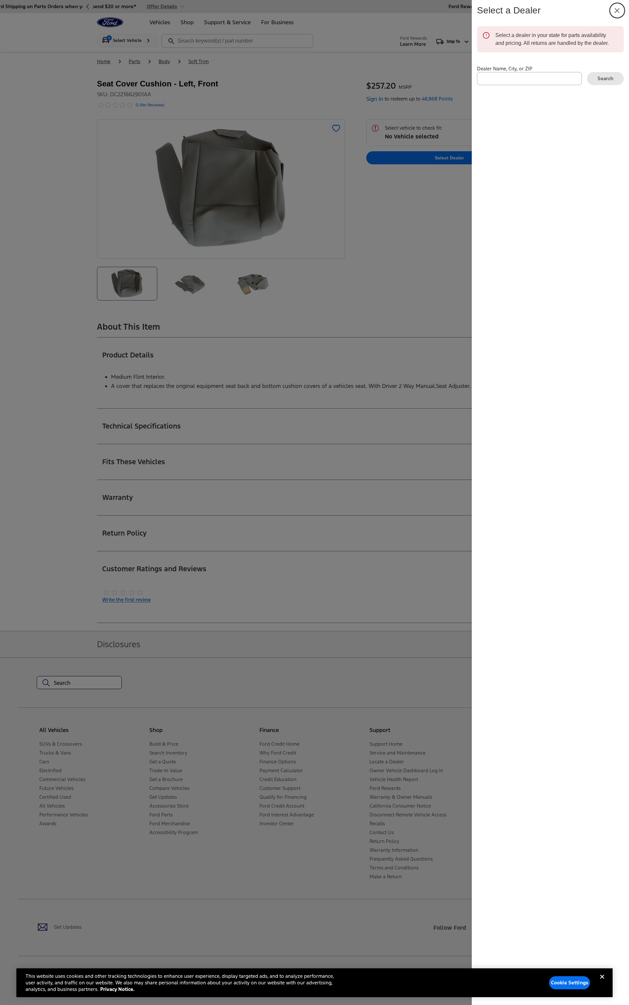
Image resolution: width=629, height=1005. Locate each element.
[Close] (602, 982)
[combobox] (529, 78)
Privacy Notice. (117, 989)
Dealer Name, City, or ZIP (504, 68)
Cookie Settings (569, 982)
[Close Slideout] (617, 10)
